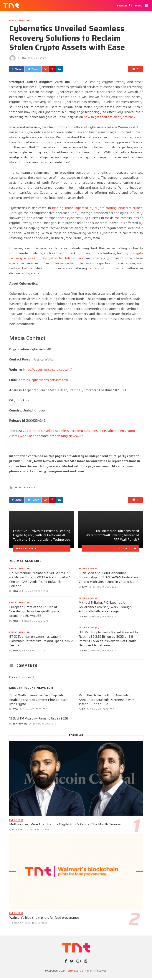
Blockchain (16, 820)
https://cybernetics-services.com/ (47, 369)
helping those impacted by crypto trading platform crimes (97, 207)
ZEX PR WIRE (20, 723)
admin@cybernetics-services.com (43, 379)
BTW (15, 709)
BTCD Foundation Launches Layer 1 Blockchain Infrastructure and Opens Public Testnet (41, 641)
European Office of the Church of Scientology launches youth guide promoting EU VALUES (34, 611)
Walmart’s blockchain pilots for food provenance (44, 918)
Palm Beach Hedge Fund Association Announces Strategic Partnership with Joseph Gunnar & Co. (107, 699)
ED (83, 709)
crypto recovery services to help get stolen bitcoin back (76, 256)
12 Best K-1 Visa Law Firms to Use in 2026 (38, 718)
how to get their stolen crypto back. (110, 117)
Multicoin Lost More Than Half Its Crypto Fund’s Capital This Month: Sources (65, 824)
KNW (23, 58)
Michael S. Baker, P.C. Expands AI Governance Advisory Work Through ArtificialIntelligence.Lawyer (105, 607)
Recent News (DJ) (19, 20)
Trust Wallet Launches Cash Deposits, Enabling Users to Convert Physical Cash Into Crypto (38, 699)
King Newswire (72, 435)
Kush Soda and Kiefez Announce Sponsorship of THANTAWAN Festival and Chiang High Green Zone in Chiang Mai (109, 577)
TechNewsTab (74, 971)
